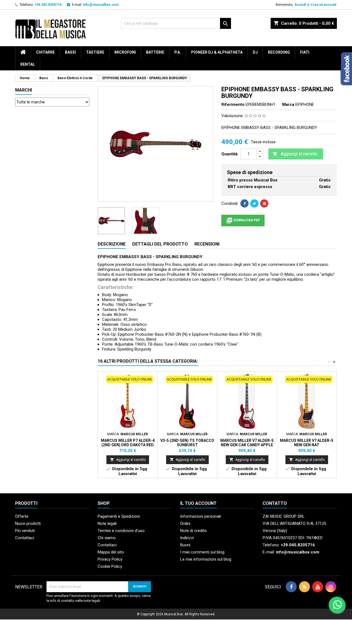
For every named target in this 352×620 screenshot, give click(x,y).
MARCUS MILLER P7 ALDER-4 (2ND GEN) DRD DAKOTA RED (128, 442)
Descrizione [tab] (112, 244)
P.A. (177, 52)
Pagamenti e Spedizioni (119, 516)
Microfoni (125, 52)
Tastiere (95, 52)
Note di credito (193, 530)
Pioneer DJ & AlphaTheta (217, 52)
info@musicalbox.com (101, 5)
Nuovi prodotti (28, 523)
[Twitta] (254, 203)
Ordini (185, 523)
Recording (279, 52)
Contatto (275, 503)
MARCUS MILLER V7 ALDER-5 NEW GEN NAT (306, 442)
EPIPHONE (304, 104)
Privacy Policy (110, 559)
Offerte (21, 516)
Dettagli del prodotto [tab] (160, 244)
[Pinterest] (264, 203)
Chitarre (45, 52)
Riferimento (232, 104)
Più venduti (25, 530)
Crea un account (323, 5)
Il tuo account (198, 503)
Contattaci (24, 537)
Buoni (185, 544)
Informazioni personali (200, 516)
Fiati (304, 52)
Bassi (70, 52)
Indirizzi (187, 537)
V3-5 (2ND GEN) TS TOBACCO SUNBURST (187, 442)
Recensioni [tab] (206, 244)
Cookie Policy (110, 566)
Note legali (107, 523)
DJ (255, 52)
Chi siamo (107, 537)
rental (27, 64)
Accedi (300, 5)
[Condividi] (244, 203)
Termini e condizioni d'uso (121, 530)
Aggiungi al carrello (295, 153)
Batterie (155, 52)
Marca (288, 104)
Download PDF (243, 220)
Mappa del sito (111, 552)
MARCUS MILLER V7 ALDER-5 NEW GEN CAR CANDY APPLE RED (247, 444)
